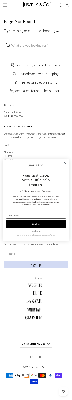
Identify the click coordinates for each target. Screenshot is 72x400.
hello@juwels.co (19, 112)
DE (40, 356)
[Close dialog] (65, 163)
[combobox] (36, 45)
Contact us (9, 104)
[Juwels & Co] (36, 5)
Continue (36, 224)
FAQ (6, 144)
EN (32, 356)
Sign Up (36, 265)
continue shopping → (43, 31)
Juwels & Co (40, 367)
